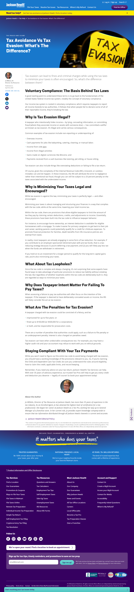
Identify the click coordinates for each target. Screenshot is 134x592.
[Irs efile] (121, 574)
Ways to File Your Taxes (15, 494)
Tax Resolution (12, 527)
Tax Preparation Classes (76, 519)
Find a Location (12, 482)
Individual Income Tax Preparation (20, 511)
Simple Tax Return (13, 515)
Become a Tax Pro (74, 515)
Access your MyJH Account (108, 490)
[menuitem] (123, 2)
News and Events (74, 498)
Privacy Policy (92, 563)
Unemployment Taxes (45, 502)
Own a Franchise (73, 523)
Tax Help (22, 18)
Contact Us (101, 482)
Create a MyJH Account (106, 486)
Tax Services (12, 478)
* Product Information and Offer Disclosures (24, 470)
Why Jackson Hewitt (75, 494)
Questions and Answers (46, 482)
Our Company (72, 486)
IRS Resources (42, 507)
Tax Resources (43, 478)
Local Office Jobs (73, 511)
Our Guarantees (12, 486)
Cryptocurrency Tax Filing (16, 523)
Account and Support (107, 478)
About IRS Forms (43, 511)
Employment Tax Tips (45, 490)
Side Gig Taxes (42, 498)
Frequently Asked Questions (108, 502)
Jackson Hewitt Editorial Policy (41, 419)
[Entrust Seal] (110, 575)
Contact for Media (104, 494)
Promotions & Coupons (15, 490)
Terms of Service (103, 563)
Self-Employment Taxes (46, 494)
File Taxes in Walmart (14, 498)
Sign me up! (67, 562)
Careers (70, 507)
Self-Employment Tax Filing (17, 519)
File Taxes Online (13, 502)
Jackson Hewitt (11, 18)
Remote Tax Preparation (16, 507)
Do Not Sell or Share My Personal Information (45, 586)
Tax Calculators (43, 486)
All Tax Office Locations (76, 502)
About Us (70, 482)
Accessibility (102, 498)
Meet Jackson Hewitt (76, 478)
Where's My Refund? (105, 507)
